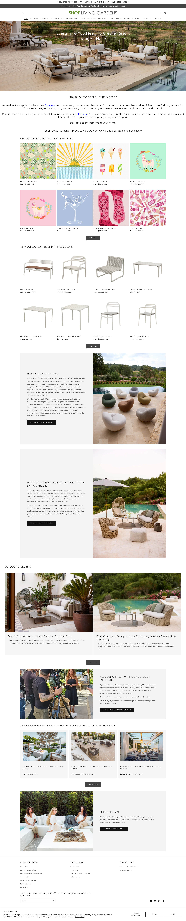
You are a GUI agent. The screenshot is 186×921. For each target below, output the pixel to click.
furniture (50, 105)
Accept (154, 914)
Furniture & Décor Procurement (129, 867)
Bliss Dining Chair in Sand (102, 336)
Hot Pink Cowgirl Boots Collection (104, 228)
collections (81, 113)
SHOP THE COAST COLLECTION (41, 523)
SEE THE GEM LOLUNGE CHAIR (41, 422)
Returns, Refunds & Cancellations (31, 873)
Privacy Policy (80, 917)
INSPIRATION (93, 784)
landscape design (144, 701)
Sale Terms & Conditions (28, 870)
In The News (74, 870)
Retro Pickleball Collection (29, 181)
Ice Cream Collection (100, 181)
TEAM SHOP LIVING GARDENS (114, 829)
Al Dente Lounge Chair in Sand (104, 289)
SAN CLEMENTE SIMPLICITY (82, 774)
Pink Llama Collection (27, 228)
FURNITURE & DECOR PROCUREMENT (117, 710)
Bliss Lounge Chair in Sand (66, 289)
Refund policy (24, 887)
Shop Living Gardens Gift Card (80, 873)
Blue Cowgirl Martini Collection (67, 228)
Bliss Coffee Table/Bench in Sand (141, 289)
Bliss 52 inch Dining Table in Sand (31, 336)
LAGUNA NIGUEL (29, 774)
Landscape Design (125, 870)
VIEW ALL (93, 238)
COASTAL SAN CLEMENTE (130, 774)
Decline (173, 914)
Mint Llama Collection (137, 181)
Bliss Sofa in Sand (26, 289)
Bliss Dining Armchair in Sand (140, 336)
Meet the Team (75, 867)
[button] (22, 13)
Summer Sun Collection (65, 181)
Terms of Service (25, 884)
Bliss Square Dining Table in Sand (68, 336)
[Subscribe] (53, 901)
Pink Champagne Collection (139, 228)
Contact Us (24, 867)
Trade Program (75, 877)
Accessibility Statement (28, 880)
